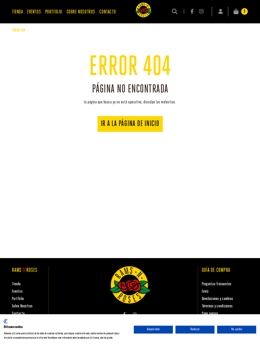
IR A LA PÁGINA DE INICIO (130, 124)
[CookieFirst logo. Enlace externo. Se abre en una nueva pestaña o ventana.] (6, 321)
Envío (205, 291)
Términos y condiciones (217, 306)
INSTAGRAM (201, 11)
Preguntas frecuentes (217, 284)
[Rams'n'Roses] (143, 10)
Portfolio (18, 298)
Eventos (17, 291)
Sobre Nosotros (22, 306)
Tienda (16, 284)
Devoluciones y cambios (217, 298)
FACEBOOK (192, 11)
